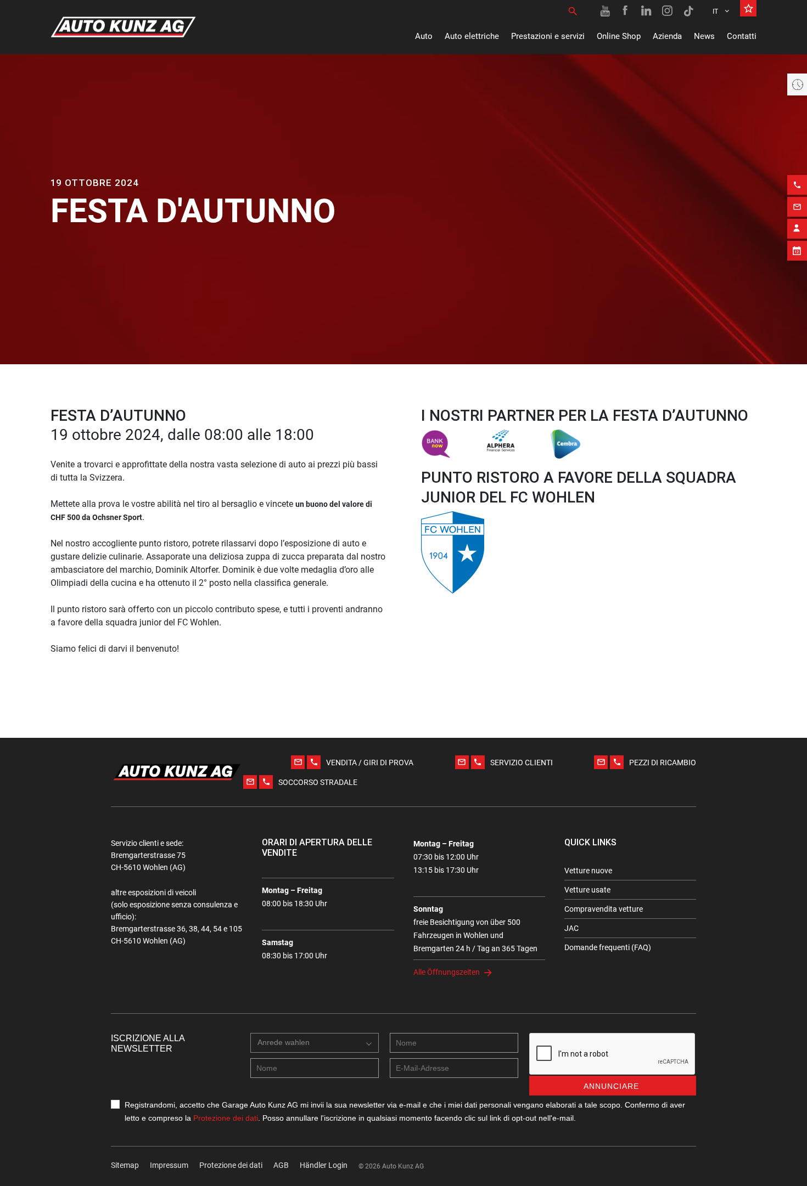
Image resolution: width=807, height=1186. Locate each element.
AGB (281, 1165)
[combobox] (314, 1043)
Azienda (667, 36)
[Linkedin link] (646, 10)
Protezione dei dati (225, 1118)
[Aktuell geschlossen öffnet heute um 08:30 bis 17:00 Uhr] (797, 84)
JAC (571, 928)
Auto (424, 36)
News (704, 36)
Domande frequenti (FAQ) (607, 947)
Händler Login (324, 1165)
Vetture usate (587, 889)
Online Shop (619, 36)
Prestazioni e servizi (548, 36)
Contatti (741, 36)
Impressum (169, 1165)
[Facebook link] (625, 10)
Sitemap (125, 1165)
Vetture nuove (588, 870)
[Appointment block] (797, 251)
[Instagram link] (667, 10)
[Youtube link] (604, 10)
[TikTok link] (688, 10)
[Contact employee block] (797, 229)
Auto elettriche (472, 36)
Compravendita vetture (603, 909)
